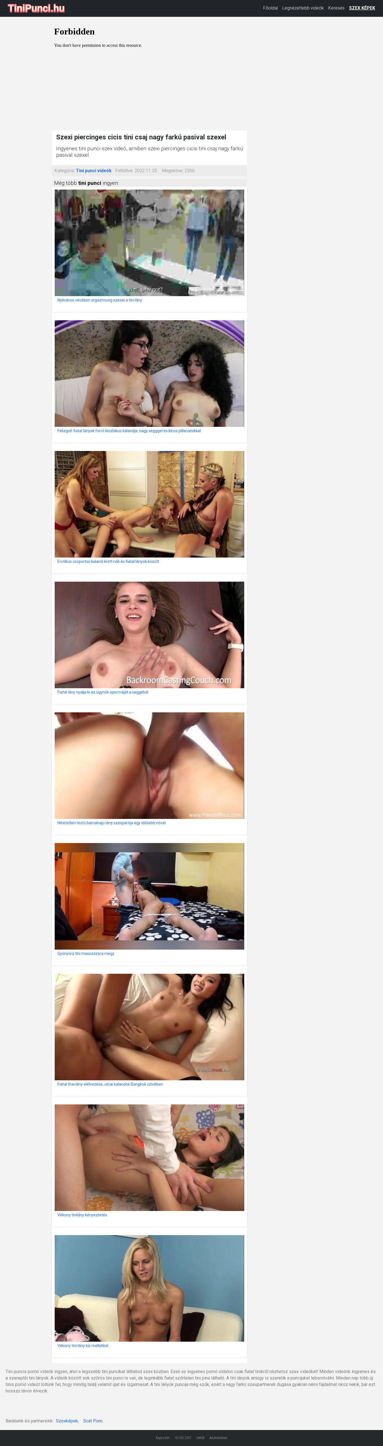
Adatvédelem (218, 1438)
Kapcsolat (162, 1438)
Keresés (336, 8)
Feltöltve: (124, 170)
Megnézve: (172, 170)
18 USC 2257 (183, 1438)
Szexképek (67, 1421)
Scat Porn (92, 1421)
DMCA (200, 1438)
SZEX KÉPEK (362, 8)
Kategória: (65, 170)
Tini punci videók (94, 170)
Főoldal (270, 8)
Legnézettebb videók (303, 8)
